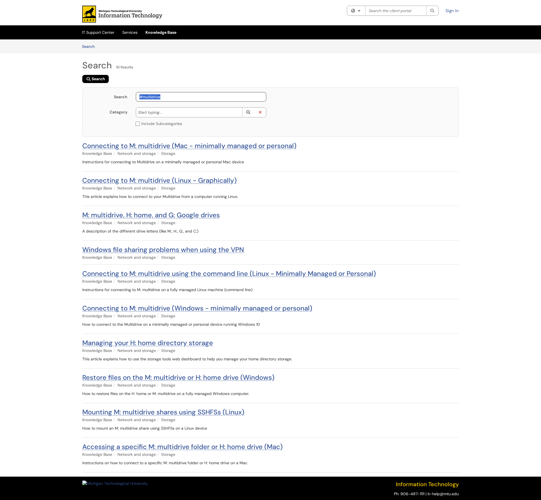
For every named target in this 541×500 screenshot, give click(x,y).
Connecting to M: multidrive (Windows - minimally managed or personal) (197, 308)
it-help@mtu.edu (443, 493)
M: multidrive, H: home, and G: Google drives (151, 215)
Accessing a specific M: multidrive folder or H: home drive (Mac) (182, 446)
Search (90, 46)
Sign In (452, 11)
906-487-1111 (412, 493)
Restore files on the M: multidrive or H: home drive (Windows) (178, 377)
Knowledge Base (160, 32)
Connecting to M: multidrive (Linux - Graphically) (159, 180)
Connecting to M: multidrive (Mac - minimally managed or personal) (189, 145)
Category (118, 112)
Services (130, 32)
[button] (248, 112)
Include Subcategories (161, 123)
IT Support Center (98, 32)
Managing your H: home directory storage (147, 342)
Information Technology (427, 484)
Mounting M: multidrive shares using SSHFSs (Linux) (163, 412)
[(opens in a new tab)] (122, 14)
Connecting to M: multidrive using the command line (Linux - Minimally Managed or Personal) (229, 273)
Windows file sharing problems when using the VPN (163, 249)
